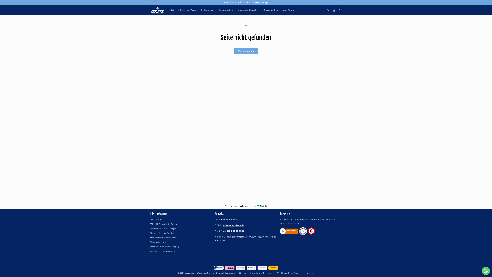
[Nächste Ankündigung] (341, 2)
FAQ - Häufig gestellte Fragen (163, 224)
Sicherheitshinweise (159, 242)
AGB (239, 273)
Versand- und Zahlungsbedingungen (259, 273)
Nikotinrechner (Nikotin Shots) (163, 237)
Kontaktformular (229, 219)
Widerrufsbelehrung (205, 273)
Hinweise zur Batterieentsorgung (164, 246)
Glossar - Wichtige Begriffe (162, 233)
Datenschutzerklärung (225, 273)
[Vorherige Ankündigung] (151, 2)
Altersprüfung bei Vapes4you (163, 251)
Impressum (309, 273)
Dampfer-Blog (156, 219)
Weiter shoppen (246, 51)
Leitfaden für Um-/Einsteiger (163, 228)
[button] (188, 10)
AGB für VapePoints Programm (290, 273)
